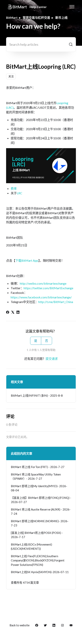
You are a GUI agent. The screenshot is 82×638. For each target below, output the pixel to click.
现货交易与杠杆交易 (36, 17)
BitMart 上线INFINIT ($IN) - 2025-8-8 (37, 395)
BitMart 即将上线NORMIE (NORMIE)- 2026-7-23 (39, 523)
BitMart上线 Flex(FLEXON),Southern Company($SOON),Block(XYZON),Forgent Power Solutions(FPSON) (37, 560)
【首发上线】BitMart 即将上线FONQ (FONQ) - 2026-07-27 (41, 500)
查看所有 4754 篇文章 (25, 582)
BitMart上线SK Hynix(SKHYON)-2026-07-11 (40, 572)
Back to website (20, 625)
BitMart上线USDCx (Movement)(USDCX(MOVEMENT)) (31, 547)
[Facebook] (7, 312)
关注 (11, 76)
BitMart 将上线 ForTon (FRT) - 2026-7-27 (37, 467)
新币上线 (61, 17)
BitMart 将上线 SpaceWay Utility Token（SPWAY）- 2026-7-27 (36, 476)
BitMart (12, 17)
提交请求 (52, 358)
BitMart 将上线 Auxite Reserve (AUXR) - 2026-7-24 (41, 511)
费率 (14, 188)
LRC (19, 193)
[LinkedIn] (17, 312)
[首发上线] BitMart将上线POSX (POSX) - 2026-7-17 (37, 535)
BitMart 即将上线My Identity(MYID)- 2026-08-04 (39, 488)
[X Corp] (12, 312)
